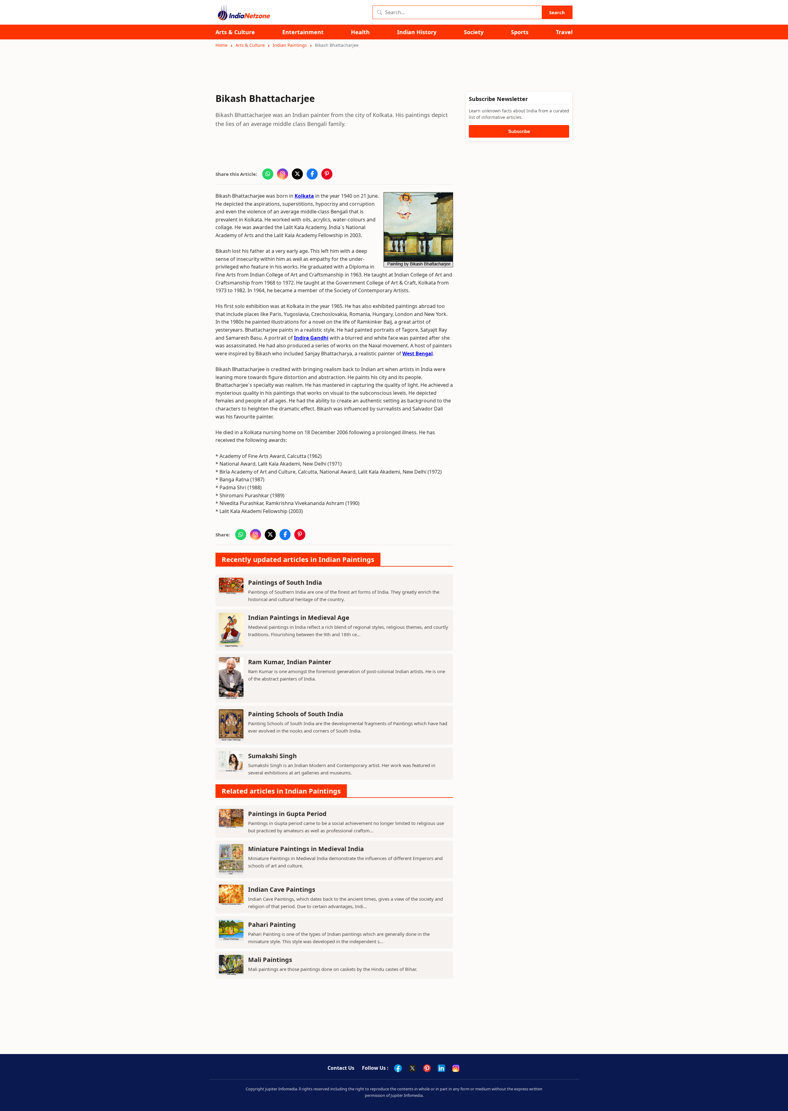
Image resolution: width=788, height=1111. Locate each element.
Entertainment (303, 32)
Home (221, 45)
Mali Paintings (270, 959)
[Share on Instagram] (282, 174)
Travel (564, 32)
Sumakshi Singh (272, 756)
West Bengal (417, 353)
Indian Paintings (290, 45)
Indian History (416, 32)
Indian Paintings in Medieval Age (298, 617)
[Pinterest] (427, 1068)
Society (474, 32)
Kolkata (304, 195)
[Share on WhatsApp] (267, 174)
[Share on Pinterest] (326, 174)
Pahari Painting (272, 924)
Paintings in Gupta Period (287, 814)
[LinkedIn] (441, 1068)
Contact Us (341, 1068)
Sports (520, 32)
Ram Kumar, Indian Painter (289, 662)
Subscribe (519, 131)
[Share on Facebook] (312, 174)
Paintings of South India (285, 582)
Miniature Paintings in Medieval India (306, 849)
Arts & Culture (235, 32)
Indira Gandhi (311, 337)
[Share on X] (297, 174)
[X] (412, 1068)
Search (557, 12)
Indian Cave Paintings (281, 889)
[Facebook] (398, 1068)
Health (360, 32)
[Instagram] (456, 1068)
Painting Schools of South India (295, 714)
